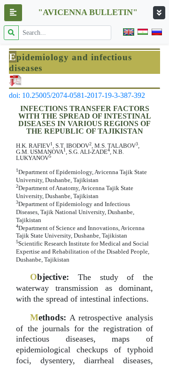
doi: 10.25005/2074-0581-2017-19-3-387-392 (77, 95)
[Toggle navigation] (159, 12)
